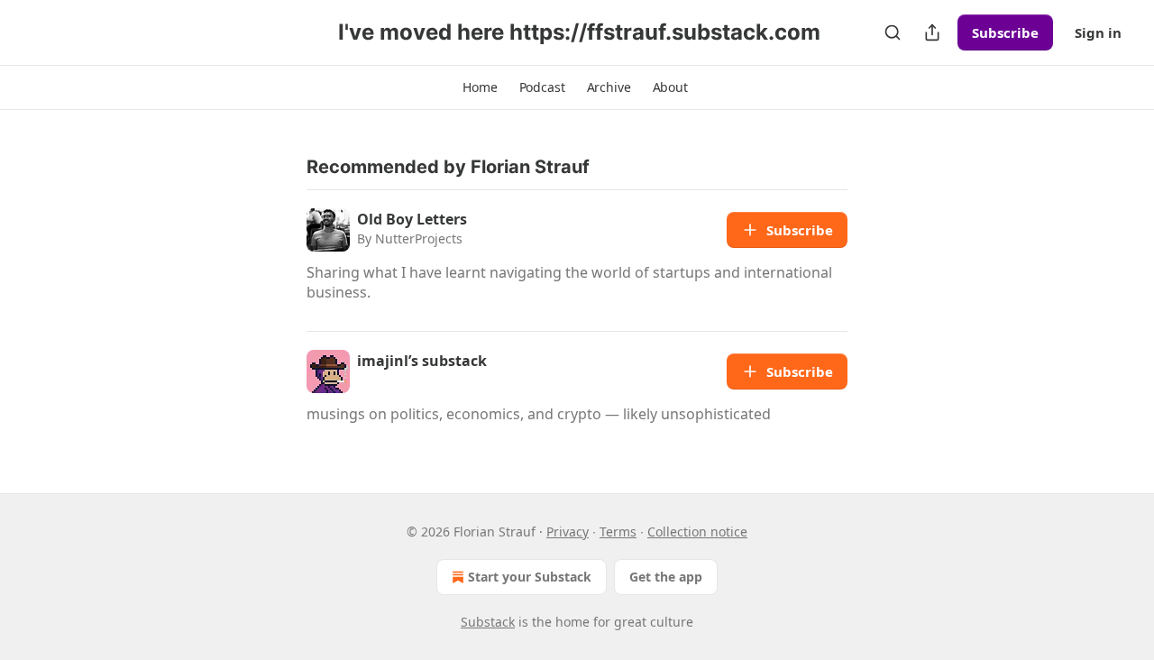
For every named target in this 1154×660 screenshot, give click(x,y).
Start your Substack (529, 576)
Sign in (1098, 32)
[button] (480, 87)
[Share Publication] (932, 32)
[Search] (893, 32)
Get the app (665, 576)
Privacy (567, 531)
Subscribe (1005, 32)
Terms (618, 531)
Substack (488, 621)
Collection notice (697, 531)
